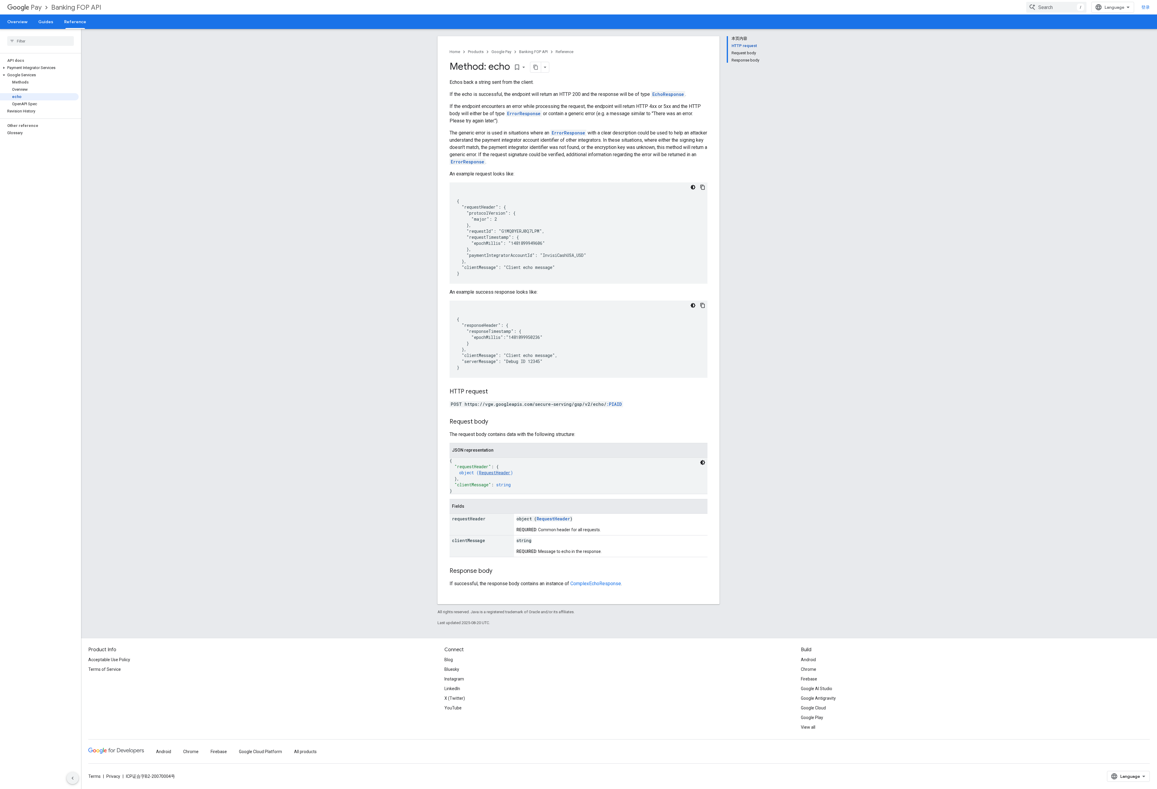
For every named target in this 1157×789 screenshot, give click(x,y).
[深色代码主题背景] (693, 187)
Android (808, 659)
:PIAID (614, 404)
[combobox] (1056, 7)
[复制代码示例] (702, 187)
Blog (448, 659)
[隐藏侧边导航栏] (73, 778)
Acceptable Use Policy (109, 659)
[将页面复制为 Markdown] (535, 67)
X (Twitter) (454, 698)
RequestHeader (494, 472)
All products (305, 751)
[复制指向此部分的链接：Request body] (494, 422)
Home (455, 51)
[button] (39, 67)
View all (808, 727)
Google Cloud (813, 707)
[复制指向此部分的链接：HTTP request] (494, 392)
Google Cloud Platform (260, 751)
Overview (17, 21)
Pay (36, 7)
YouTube (453, 707)
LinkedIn (452, 688)
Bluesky (451, 669)
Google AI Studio (816, 688)
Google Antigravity (818, 698)
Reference (75, 21)
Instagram (454, 679)
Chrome (808, 669)
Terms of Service (104, 669)
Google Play (812, 717)
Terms (94, 776)
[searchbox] (40, 41)
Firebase (809, 679)
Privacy (113, 776)
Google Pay (501, 51)
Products (476, 51)
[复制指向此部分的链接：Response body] (498, 571)
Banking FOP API (76, 7)
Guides (45, 21)
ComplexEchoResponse (595, 583)
